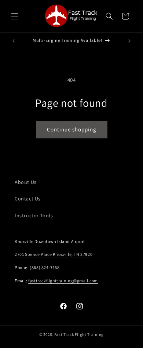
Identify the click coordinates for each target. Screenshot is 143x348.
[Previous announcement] (14, 41)
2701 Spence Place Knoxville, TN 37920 (53, 254)
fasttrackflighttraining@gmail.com (63, 280)
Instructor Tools (34, 215)
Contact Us (28, 198)
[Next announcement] (129, 41)
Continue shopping (71, 129)
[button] (15, 16)
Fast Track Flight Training (79, 334)
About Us (26, 182)
